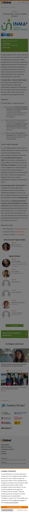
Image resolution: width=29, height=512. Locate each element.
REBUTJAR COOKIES (7, 510)
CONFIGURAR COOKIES (22, 510)
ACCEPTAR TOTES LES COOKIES (14, 507)
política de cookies (18, 500)
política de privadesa (11, 502)
